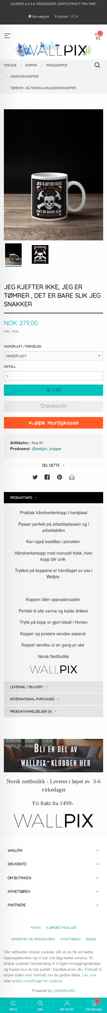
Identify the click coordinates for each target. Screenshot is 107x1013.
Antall (10, 366)
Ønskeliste (56, 406)
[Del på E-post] (72, 478)
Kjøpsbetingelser (61, 928)
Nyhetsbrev (70, 939)
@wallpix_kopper (46, 448)
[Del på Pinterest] (59, 478)
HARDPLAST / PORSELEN (22, 346)
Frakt (36, 928)
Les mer (89, 975)
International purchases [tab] (32, 699)
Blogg (91, 939)
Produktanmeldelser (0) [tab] (31, 711)
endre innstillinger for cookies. (38, 980)
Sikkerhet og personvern (33, 939)
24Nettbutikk (64, 990)
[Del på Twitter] (35, 478)
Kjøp (56, 390)
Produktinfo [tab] (21, 498)
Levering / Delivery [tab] (26, 687)
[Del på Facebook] (47, 478)
